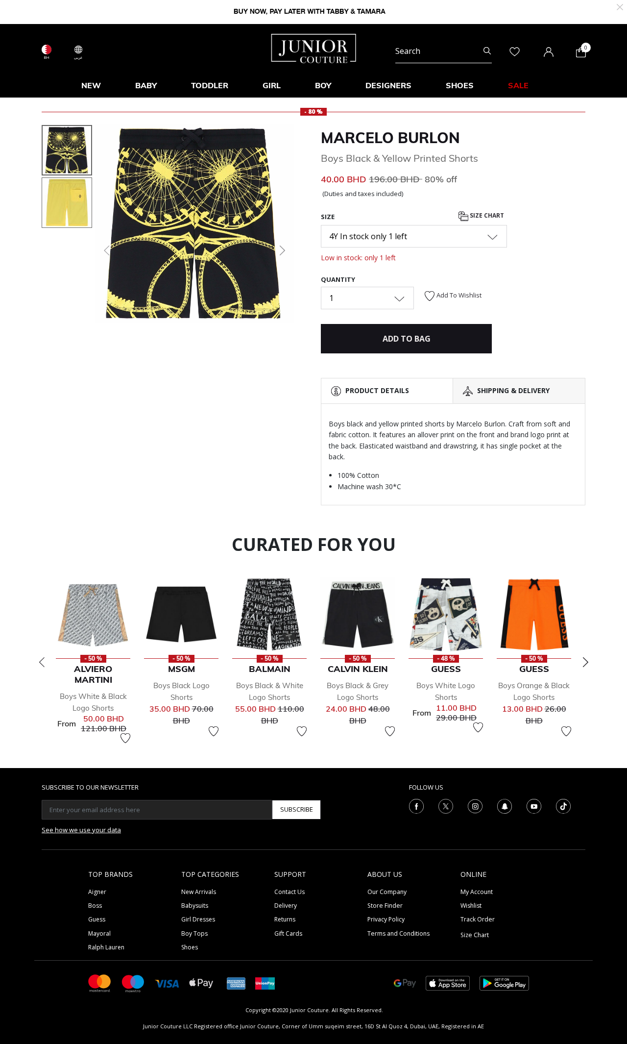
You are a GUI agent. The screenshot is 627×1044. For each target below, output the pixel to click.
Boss (95, 905)
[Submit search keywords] (487, 51)
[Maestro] (133, 982)
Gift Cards (288, 933)
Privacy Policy (386, 919)
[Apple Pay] (201, 982)
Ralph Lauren (106, 947)
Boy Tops (194, 933)
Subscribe (296, 809)
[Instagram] (475, 805)
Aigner (97, 892)
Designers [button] (388, 85)
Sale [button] (518, 85)
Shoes (189, 947)
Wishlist (471, 905)
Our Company (387, 892)
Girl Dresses (198, 919)
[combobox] (443, 51)
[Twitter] (445, 805)
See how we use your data (81, 829)
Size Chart (486, 215)
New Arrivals (198, 892)
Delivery (285, 905)
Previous (41, 662)
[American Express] (236, 982)
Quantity (338, 279)
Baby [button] (146, 85)
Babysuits (194, 905)
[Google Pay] (405, 982)
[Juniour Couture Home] (313, 47)
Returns (284, 919)
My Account (476, 892)
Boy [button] (323, 85)
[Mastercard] (100, 982)
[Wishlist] (125, 738)
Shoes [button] (460, 85)
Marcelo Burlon (390, 137)
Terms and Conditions (398, 933)
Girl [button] (272, 85)
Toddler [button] (209, 85)
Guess (96, 919)
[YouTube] (534, 805)
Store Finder (385, 905)
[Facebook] (416, 805)
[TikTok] (563, 805)
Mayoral (99, 933)
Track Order (477, 919)
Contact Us (289, 892)
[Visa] (167, 983)
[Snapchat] (504, 805)
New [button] (91, 85)
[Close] (620, 6)
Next (585, 662)
